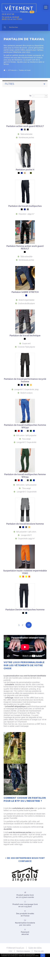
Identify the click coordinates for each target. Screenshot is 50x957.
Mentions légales (23, 951)
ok (42, 955)
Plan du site (39, 951)
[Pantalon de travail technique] (25, 321)
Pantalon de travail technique (25, 335)
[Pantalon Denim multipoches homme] (25, 595)
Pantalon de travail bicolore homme (25, 523)
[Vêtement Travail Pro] (20, 8)
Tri (30, 96)
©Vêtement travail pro (15, 948)
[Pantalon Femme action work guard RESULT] (25, 232)
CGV (10, 951)
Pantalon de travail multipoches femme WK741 (25, 475)
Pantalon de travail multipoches (25, 206)
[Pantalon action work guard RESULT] (25, 112)
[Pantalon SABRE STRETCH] (25, 278)
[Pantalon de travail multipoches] (25, 192)
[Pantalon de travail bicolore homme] (25, 510)
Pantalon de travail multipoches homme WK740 (25, 426)
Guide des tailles (35, 948)
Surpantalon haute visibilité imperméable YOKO (25, 571)
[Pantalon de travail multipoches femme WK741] (25, 460)
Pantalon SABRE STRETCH (25, 292)
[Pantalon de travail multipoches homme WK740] (25, 411)
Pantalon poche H (25, 169)
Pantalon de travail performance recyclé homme (25, 380)
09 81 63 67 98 (8, 14)
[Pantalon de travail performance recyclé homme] (25, 365)
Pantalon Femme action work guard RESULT (25, 247)
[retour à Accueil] (4, 70)
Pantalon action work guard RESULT (25, 126)
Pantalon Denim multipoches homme (25, 609)
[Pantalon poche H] (25, 155)
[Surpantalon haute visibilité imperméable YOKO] (25, 557)
